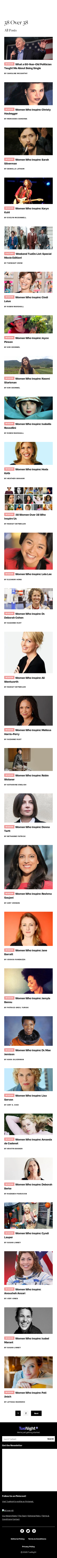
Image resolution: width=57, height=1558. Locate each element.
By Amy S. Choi (11, 1105)
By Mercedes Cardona (15, 119)
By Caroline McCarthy (16, 73)
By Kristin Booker (13, 1149)
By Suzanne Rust (12, 623)
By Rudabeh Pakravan (15, 1194)
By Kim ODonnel (12, 347)
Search (50, 1439)
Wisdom (9, 64)
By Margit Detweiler (15, 524)
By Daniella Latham (14, 169)
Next (36, 1413)
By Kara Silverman (14, 1059)
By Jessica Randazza (14, 959)
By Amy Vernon (12, 903)
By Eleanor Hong (13, 579)
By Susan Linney (12, 1242)
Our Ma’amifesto (9, 1515)
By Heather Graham (14, 478)
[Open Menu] (52, 3)
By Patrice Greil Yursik (16, 1007)
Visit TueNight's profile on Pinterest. (18, 1501)
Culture (9, 253)
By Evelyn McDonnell (15, 217)
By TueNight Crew (13, 263)
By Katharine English (15, 785)
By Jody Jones (11, 1298)
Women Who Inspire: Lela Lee (33, 574)
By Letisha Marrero (14, 1402)
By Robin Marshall (14, 306)
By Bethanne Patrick (15, 836)
